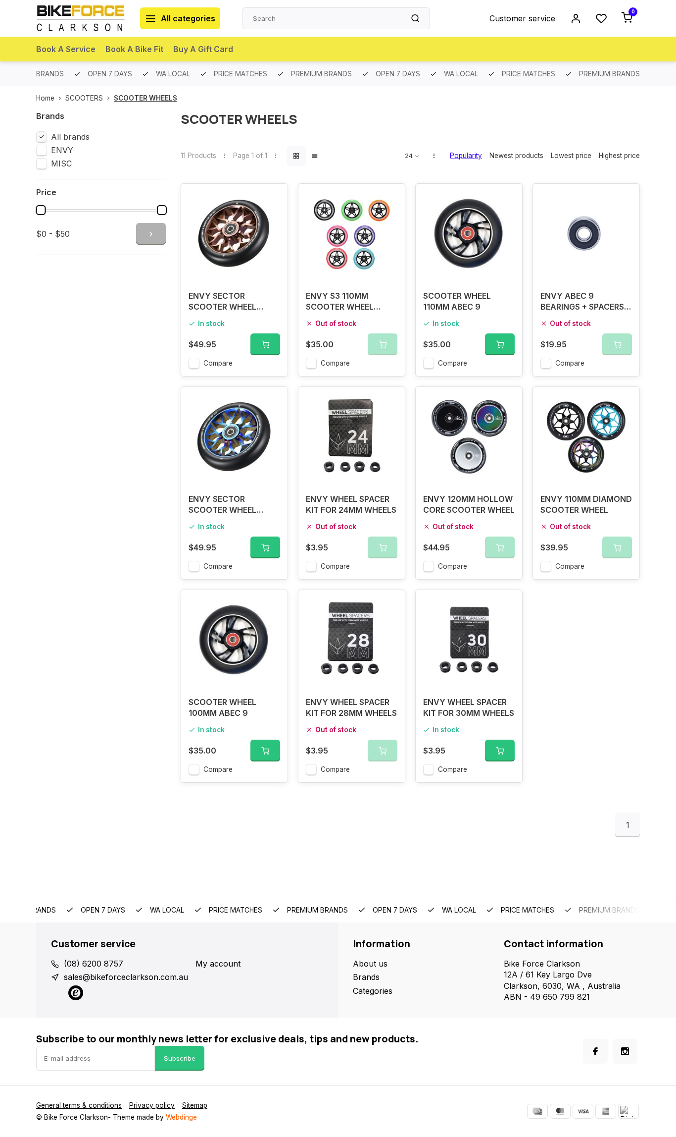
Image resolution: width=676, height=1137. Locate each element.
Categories (372, 991)
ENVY (62, 150)
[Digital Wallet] (628, 1111)
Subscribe (179, 1058)
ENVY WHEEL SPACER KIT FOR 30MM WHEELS (468, 707)
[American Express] (605, 1111)
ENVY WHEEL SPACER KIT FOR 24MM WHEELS (351, 504)
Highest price (619, 156)
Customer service (522, 18)
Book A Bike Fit (134, 49)
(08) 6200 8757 (93, 964)
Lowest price (571, 156)
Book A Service (66, 49)
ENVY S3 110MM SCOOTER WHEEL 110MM (340, 302)
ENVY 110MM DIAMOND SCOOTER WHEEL (586, 504)
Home (45, 98)
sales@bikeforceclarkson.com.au (126, 977)
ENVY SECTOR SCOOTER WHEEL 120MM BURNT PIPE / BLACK (229, 505)
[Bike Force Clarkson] (80, 18)
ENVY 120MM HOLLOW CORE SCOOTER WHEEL (469, 504)
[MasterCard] (560, 1111)
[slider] (41, 210)
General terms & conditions (79, 1105)
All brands (70, 137)
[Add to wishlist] (273, 199)
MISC (61, 163)
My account (218, 964)
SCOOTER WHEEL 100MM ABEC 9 (222, 707)
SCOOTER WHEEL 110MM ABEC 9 (457, 301)
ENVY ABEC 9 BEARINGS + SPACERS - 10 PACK (584, 302)
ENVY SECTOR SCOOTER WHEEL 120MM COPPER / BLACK (222, 302)
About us (370, 964)
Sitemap (194, 1105)
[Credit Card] (537, 1111)
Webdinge (181, 1117)
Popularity (466, 156)
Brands (366, 977)
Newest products (516, 156)
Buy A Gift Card (203, 49)
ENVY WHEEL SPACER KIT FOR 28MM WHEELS (351, 707)
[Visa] (583, 1111)
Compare (218, 363)
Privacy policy (152, 1105)
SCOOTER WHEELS (145, 98)
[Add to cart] (265, 344)
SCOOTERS (84, 98)
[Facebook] (595, 1051)
